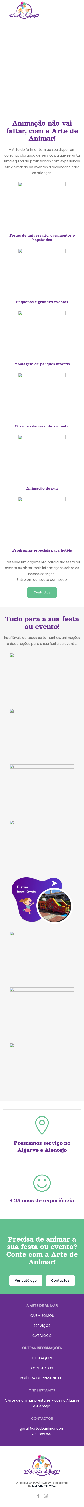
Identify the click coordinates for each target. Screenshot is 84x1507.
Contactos (42, 592)
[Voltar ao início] (24, 10)
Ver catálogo (26, 1280)
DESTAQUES (42, 1358)
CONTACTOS (42, 1368)
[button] (73, 10)
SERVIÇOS (42, 1325)
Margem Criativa (44, 1486)
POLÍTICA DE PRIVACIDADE (42, 1378)
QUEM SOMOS (42, 1315)
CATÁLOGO (42, 1335)
